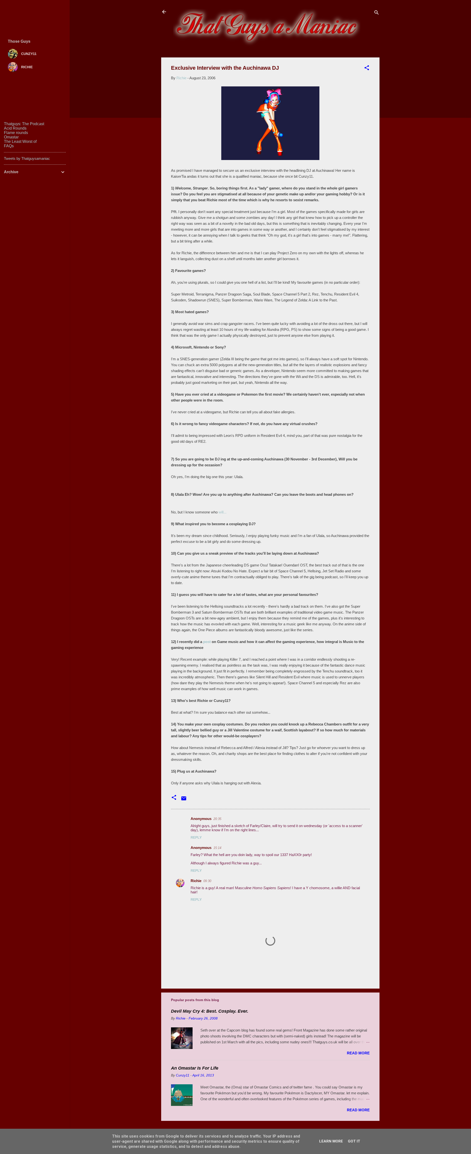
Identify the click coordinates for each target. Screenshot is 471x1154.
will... (222, 512)
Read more (358, 1053)
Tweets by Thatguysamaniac (27, 158)
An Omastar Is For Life (194, 1068)
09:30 (207, 881)
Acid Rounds (15, 128)
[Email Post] (184, 800)
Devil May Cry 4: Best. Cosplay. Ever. (209, 1011)
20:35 (217, 819)
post (207, 642)
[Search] (376, 13)
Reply (196, 837)
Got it (354, 1141)
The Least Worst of (20, 141)
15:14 (217, 848)
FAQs (9, 146)
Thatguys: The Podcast (24, 124)
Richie (196, 881)
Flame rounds (16, 133)
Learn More (331, 1141)
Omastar (11, 137)
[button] (367, 68)
